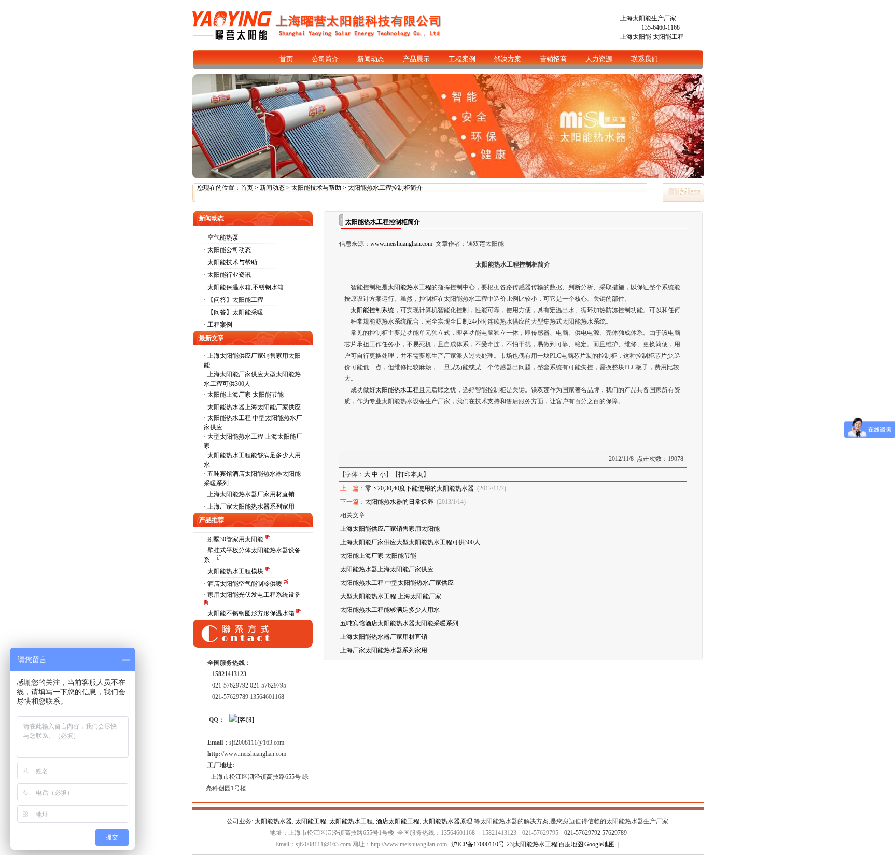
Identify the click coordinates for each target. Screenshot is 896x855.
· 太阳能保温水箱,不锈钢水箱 (244, 287)
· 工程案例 (218, 324)
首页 (247, 187)
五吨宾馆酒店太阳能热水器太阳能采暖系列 (399, 623)
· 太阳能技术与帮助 (230, 262)
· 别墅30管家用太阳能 (234, 539)
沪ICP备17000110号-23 (482, 844)
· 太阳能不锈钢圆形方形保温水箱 (250, 613)
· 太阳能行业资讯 (227, 274)
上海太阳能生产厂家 (648, 18)
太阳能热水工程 (409, 287)
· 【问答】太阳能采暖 (233, 312)
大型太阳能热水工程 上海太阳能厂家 (390, 596)
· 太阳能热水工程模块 (234, 571)
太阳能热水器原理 (447, 821)
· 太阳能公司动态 (227, 250)
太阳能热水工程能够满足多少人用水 (390, 609)
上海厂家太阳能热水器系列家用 (251, 506)
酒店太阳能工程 (397, 821)
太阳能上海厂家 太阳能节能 (245, 394)
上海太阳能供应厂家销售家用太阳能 (390, 528)
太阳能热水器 (273, 821)
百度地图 (570, 844)
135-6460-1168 (660, 27)
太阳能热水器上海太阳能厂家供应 (254, 407)
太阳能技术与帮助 (316, 187)
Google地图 (599, 844)
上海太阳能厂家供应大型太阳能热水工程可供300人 (410, 542)
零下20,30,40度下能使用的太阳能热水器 (419, 488)
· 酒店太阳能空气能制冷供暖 (244, 583)
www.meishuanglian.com (401, 243)
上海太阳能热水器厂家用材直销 (251, 494)
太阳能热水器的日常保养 (399, 502)
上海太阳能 (635, 36)
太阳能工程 (668, 36)
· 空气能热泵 (221, 237)
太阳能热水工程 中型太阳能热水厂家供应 (397, 582)
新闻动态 (272, 187)
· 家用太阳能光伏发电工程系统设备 (252, 594)
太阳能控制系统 (372, 310)
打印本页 (410, 474)
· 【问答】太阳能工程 (233, 299)
